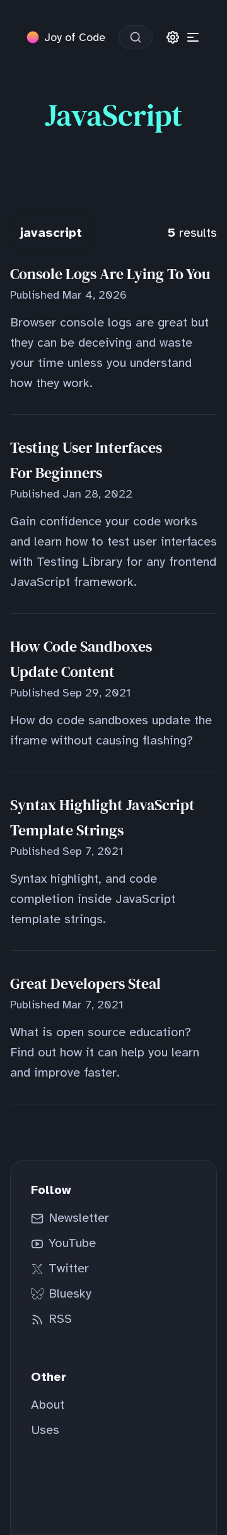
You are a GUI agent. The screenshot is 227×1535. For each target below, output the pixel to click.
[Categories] (193, 37)
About (47, 1405)
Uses (45, 1430)
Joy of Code (74, 37)
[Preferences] (172, 37)
